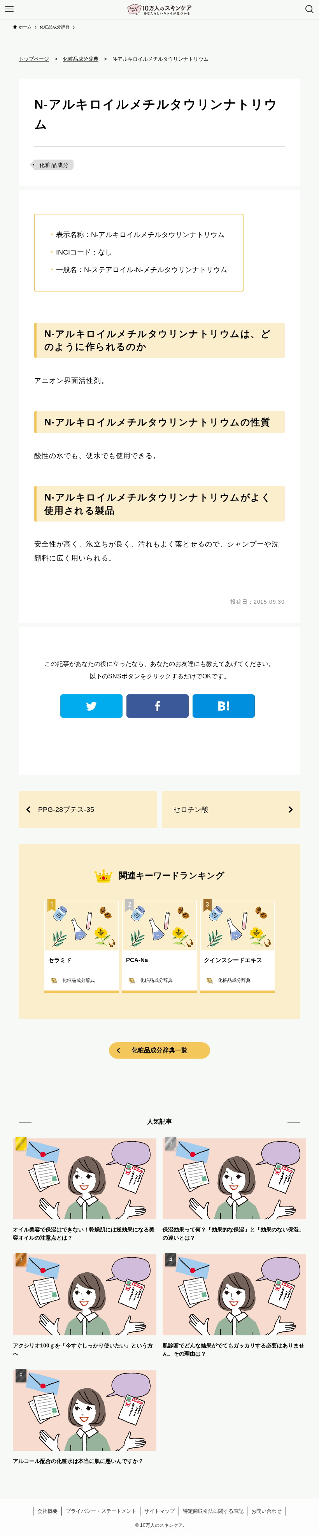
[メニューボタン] (9, 9)
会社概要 (47, 1511)
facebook (157, 706)
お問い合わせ (266, 1511)
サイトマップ (159, 1511)
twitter (91, 706)
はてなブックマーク (224, 706)
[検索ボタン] (309, 9)
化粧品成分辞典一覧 (159, 1050)
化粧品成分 (54, 165)
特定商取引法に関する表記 (213, 1511)
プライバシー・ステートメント (101, 1511)
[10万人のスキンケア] (159, 9)
